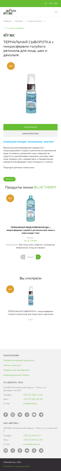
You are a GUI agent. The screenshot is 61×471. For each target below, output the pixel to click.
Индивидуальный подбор (16, 375)
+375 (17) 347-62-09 (33, 440)
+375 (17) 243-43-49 (33, 399)
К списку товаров (15, 28)
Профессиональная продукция (18, 360)
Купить (9, 179)
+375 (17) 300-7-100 (32, 395)
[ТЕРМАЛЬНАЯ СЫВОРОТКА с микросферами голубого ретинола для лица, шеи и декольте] (30, 93)
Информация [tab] (30, 127)
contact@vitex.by (31, 444)
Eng (56, 4)
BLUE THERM (45, 187)
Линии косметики (12, 365)
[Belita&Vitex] (9, 11)
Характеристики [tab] (30, 134)
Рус (50, 4)
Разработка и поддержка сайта (16, 466)
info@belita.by (30, 403)
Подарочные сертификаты (16, 370)
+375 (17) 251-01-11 (32, 435)
